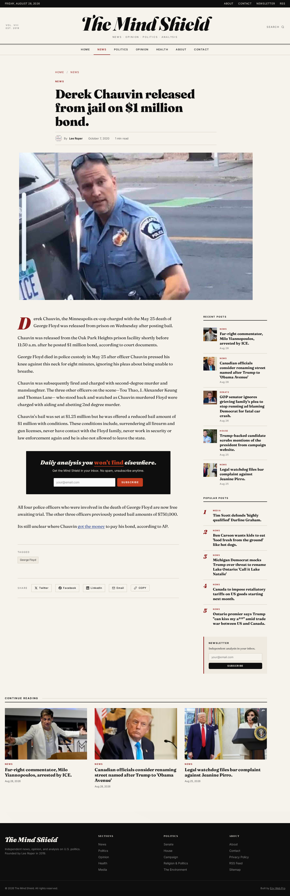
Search (273, 26)
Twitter (43, 587)
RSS (282, 3)
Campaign (171, 857)
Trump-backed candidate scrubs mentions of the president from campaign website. (243, 442)
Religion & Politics (176, 863)
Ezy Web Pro (277, 888)
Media (102, 869)
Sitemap (235, 869)
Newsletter (265, 3)
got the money (91, 526)
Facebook (69, 587)
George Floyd (28, 559)
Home (85, 49)
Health (162, 49)
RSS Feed (236, 863)
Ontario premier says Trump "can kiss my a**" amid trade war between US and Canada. (239, 618)
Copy (142, 587)
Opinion (142, 49)
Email (120, 587)
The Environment (175, 869)
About (229, 3)
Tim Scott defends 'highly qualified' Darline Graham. (237, 517)
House (168, 850)
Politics (121, 49)
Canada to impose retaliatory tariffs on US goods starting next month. (239, 594)
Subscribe (130, 482)
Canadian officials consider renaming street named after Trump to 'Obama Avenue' (242, 370)
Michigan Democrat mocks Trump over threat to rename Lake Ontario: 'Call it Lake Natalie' (239, 567)
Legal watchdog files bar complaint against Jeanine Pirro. (242, 474)
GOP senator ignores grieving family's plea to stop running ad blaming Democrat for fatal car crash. (242, 406)
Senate (168, 844)
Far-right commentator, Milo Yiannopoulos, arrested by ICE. (241, 338)
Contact (245, 3)
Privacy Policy (239, 857)
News (101, 49)
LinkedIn (96, 587)
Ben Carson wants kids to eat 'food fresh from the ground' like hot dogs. (239, 540)
